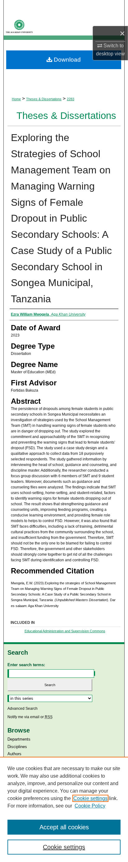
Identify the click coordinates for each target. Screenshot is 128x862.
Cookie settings (90, 798)
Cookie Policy (90, 805)
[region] (64, 809)
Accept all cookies (64, 827)
